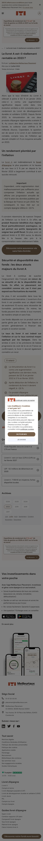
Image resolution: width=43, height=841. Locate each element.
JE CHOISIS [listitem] (21, 440)
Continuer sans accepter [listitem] (20, 403)
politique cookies (27, 429)
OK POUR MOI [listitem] (21, 434)
